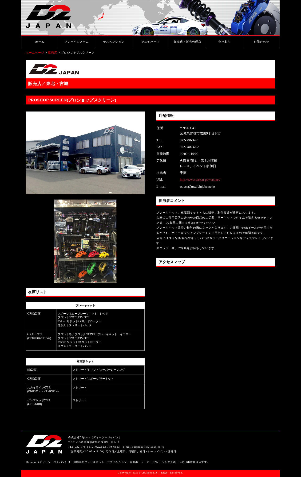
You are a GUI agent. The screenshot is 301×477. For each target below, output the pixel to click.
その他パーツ (150, 41)
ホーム (39, 41)
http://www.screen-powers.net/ (200, 179)
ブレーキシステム (76, 41)
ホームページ (35, 52)
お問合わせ (261, 41)
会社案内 (224, 41)
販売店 (52, 52)
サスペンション (113, 41)
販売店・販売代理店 (187, 41)
